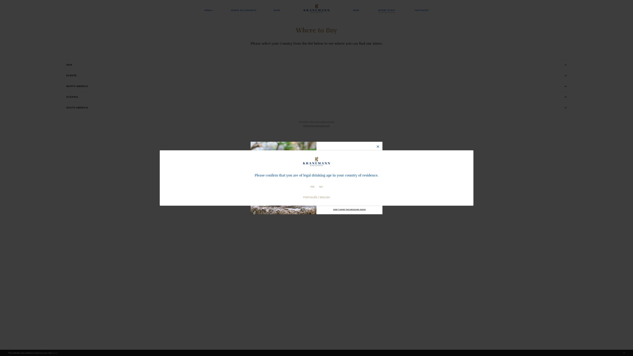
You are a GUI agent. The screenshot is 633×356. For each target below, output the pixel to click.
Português (310, 197)
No (321, 187)
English (325, 197)
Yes (312, 187)
